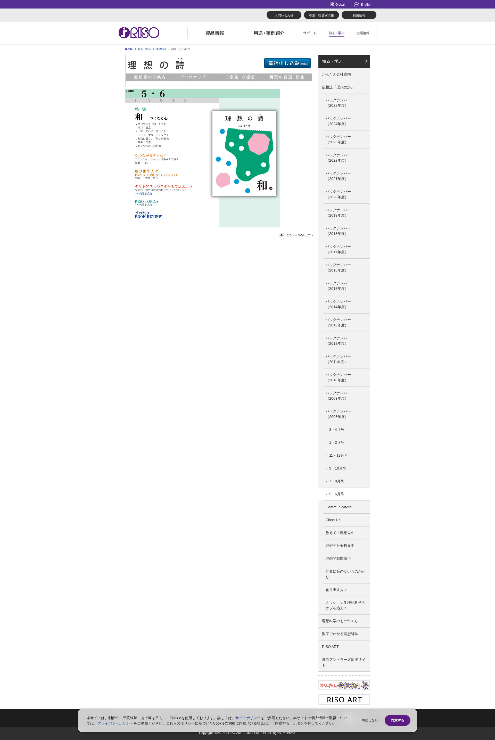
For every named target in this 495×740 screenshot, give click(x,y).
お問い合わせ (284, 15)
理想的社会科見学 (340, 546)
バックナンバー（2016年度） (338, 267)
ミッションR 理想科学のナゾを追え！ (345, 605)
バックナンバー (195, 77)
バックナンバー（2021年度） (338, 176)
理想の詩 (161, 48)
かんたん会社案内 (336, 74)
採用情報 (359, 15)
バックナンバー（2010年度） (338, 377)
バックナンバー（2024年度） (338, 121)
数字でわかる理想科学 (340, 634)
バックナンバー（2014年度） (338, 304)
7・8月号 (336, 481)
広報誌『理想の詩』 (338, 87)
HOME (129, 48)
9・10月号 (337, 468)
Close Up (333, 520)
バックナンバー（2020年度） (338, 194)
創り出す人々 (336, 590)
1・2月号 (336, 442)
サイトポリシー (248, 718)
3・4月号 (336, 429)
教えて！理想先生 (340, 533)
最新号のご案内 (149, 77)
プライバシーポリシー (115, 723)
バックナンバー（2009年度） (338, 395)
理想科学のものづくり (340, 621)
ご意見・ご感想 (240, 77)
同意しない (369, 720)
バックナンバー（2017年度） (338, 249)
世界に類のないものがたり (345, 574)
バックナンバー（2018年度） (338, 231)
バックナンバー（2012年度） (338, 341)
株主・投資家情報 (321, 15)
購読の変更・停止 (287, 77)
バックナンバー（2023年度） (338, 139)
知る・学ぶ (144, 48)
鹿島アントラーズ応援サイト (343, 662)
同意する (397, 720)
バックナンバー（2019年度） (338, 212)
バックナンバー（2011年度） (338, 359)
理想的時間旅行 (338, 558)
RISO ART (330, 647)
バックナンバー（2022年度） (338, 157)
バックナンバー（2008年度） (338, 414)
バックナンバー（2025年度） (338, 103)
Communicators (338, 507)
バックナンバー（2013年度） (338, 322)
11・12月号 (338, 455)
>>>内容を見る (143, 193)
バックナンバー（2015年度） (338, 286)
